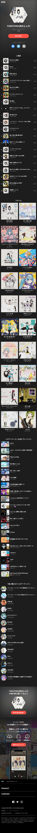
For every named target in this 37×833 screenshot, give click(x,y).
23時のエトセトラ (27, 313)
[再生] (5, 60)
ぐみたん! (27, 429)
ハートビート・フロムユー (9, 360)
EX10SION (9, 267)
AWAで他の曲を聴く (18, 712)
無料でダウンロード (18, 745)
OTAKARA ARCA (9, 290)
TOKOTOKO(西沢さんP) (11, 781)
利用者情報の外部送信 (6, 813)
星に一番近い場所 (27, 221)
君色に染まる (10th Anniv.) (27, 244)
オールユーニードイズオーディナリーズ (9, 244)
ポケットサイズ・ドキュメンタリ (9, 406)
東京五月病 (27, 383)
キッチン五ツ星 (9, 313)
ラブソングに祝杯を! (27, 267)
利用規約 (3, 810)
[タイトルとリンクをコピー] (24, 46)
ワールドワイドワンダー (27, 290)
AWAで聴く (18, 36)
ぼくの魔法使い (9, 383)
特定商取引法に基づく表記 (21, 813)
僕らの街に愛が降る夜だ (9, 336)
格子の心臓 (27, 406)
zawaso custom (27, 360)
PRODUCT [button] (5, 788)
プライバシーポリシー (14, 810)
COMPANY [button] (5, 794)
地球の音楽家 (9, 221)
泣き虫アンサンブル (9, 429)
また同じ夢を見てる (27, 336)
